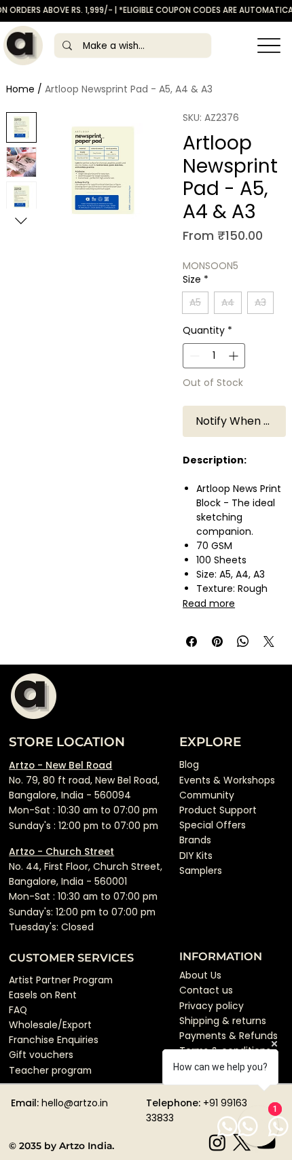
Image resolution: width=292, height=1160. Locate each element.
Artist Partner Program (61, 980)
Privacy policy (211, 1006)
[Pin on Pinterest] (217, 641)
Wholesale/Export (50, 1025)
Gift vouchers (41, 1054)
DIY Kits (196, 855)
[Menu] (268, 46)
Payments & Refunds (228, 1035)
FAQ (18, 1010)
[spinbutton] (214, 356)
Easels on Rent (43, 995)
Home (20, 89)
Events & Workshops (227, 780)
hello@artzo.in (74, 1103)
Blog (189, 764)
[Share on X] (269, 641)
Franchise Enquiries (53, 1040)
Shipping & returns (222, 1020)
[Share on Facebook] (191, 641)
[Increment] (234, 356)
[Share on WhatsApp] (243, 641)
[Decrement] (193, 356)
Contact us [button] (206, 990)
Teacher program (50, 1070)
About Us (200, 975)
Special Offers (212, 825)
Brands (195, 840)
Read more (209, 603)
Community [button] (206, 795)
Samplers (200, 870)
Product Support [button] (218, 810)
